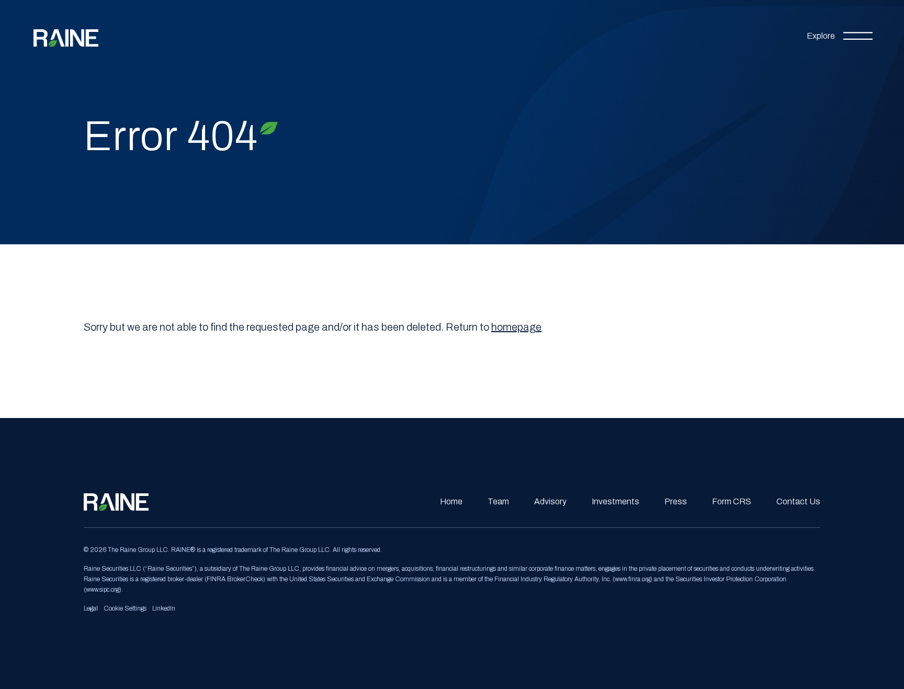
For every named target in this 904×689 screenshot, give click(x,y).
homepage (516, 327)
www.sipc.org (102, 589)
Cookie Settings (125, 608)
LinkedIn (163, 608)
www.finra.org (632, 579)
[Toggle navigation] (840, 34)
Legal (91, 608)
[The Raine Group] (65, 33)
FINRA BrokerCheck (235, 579)
